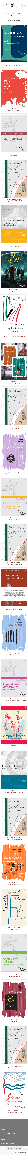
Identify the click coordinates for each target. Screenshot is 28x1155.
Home (7, 13)
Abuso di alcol (14, 155)
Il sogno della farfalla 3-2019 (14, 429)
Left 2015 (14, 929)
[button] (2, 5)
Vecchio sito (18, 1150)
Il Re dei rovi (14, 291)
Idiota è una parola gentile (14, 884)
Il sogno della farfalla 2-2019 (14, 564)
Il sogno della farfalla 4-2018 (14, 1067)
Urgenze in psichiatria (14, 519)
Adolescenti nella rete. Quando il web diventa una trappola (14, 975)
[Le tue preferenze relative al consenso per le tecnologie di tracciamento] (20, 1152)
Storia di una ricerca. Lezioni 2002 (14, 1112)
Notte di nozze (14, 1021)
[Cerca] (22, 5)
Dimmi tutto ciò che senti (14, 110)
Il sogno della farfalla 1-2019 (14, 839)
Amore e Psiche (14, 747)
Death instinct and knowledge (14, 609)
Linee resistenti (14, 655)
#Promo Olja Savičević (14, 383)
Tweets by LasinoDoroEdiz (7, 1143)
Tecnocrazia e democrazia (14, 246)
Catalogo (13, 13)
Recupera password (11, 1150)
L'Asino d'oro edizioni (10, 1133)
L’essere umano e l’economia (14, 65)
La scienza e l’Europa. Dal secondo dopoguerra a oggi (14, 793)
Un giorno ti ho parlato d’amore (14, 474)
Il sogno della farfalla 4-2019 (14, 201)
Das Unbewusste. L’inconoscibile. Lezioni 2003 (14, 337)
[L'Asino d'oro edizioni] (12, 5)
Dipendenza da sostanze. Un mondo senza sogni (14, 700)
